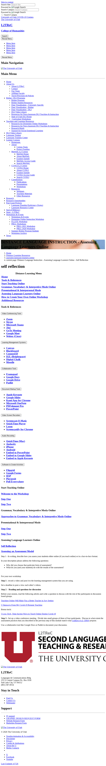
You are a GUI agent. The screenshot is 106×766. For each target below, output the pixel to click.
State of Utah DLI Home (21, 117)
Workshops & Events (15, 214)
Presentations (22, 184)
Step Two (6, 504)
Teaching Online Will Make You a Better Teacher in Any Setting (27, 601)
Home (8, 82)
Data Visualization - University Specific (27, 105)
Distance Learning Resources (18, 255)
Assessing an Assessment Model (17, 551)
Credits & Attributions (15, 743)
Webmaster (10, 703)
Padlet (9, 382)
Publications (21, 182)
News (8, 235)
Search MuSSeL (23, 163)
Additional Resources (12, 300)
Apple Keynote (14, 394)
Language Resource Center (22, 207)
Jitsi (8, 327)
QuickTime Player (16, 423)
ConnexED (12, 353)
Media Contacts (12, 748)
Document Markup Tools (11, 389)
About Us (10, 84)
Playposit (11, 478)
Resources (15, 189)
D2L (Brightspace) (16, 356)
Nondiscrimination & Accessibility (20, 736)
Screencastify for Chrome (19, 429)
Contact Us (10, 700)
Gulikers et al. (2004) (80, 620)
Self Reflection (8, 546)
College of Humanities (12, 30)
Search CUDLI (23, 177)
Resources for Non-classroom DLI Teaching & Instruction (35, 114)
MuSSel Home (23, 154)
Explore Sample (23, 159)
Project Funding (23, 149)
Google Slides (13, 397)
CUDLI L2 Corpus (19, 166)
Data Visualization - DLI (21, 110)
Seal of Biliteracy (13, 210)
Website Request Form (15, 721)
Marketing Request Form (16, 723)
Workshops (21, 187)
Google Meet (13, 333)
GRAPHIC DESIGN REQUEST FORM (23, 718)
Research (10, 198)
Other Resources (23, 196)
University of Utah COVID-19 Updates (17, 17)
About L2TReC (17, 86)
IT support (10, 716)
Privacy (9, 741)
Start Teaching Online (13, 283)
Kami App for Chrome (18, 400)
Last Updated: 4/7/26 (9, 764)
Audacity (11, 444)
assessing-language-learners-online (20, 258)
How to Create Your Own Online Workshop (24, 297)
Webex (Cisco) (13, 336)
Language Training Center (17, 138)
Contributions (16, 180)
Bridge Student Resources (22, 103)
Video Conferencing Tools (11, 314)
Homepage (16, 142)
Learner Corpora (13, 140)
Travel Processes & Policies (22, 96)
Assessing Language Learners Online (20, 293)
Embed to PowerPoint (18, 452)
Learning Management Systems (14, 342)
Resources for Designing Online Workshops (29, 124)
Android (10, 449)
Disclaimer (10, 739)
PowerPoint (12, 409)
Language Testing (13, 135)
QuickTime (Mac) (15, 441)
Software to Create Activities (12, 465)
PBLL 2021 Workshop (26, 226)
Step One (6, 499)
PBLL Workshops (18, 224)
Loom (9, 426)
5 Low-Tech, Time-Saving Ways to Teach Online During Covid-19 (28, 614)
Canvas (10, 348)
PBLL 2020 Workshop (26, 228)
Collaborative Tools (9, 369)
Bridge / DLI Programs (15, 98)
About (14, 145)
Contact (14, 89)
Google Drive (13, 380)
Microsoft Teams (15, 324)
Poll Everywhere (15, 481)
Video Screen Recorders (11, 415)
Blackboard (12, 351)
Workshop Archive (19, 233)
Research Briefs (17, 128)
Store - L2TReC (13, 212)
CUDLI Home (23, 168)
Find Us (9, 698)
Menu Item (10, 43)
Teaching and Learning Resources (20, 121)
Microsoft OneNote (16, 403)
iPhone (10, 447)
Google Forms (13, 473)
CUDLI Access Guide (26, 175)
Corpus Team (22, 147)
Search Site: (6, 4)
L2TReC (7, 25)
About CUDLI (23, 170)
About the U (11, 745)
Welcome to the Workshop (15, 493)
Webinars (20, 191)
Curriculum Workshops (21, 119)
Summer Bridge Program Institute (25, 231)
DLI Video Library (19, 112)
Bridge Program (17, 100)
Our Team (15, 91)
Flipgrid (10, 470)
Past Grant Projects (14, 203)
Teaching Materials (24, 194)
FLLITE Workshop (19, 221)
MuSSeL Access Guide (26, 161)
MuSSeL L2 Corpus (19, 152)
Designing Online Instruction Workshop (27, 219)
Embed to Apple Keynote (19, 458)
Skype (9, 322)
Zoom (9, 319)
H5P (8, 476)
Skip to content (7, 2)
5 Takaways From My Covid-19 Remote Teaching (21, 605)
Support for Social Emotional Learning (27, 131)
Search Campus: (7, 10)
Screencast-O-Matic (16, 420)
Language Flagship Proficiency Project (27, 205)
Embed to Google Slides (18, 455)
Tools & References (11, 280)
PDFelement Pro (15, 406)
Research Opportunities (15, 200)
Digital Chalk (13, 359)
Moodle (10, 362)
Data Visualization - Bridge (22, 107)
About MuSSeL (23, 156)
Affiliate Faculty (18, 93)
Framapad (12, 374)
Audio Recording (8, 436)
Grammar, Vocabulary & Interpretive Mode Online (28, 287)
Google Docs (12, 377)
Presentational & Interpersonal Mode (21, 290)
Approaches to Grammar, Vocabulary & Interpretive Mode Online (36, 516)
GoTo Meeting (13, 330)
